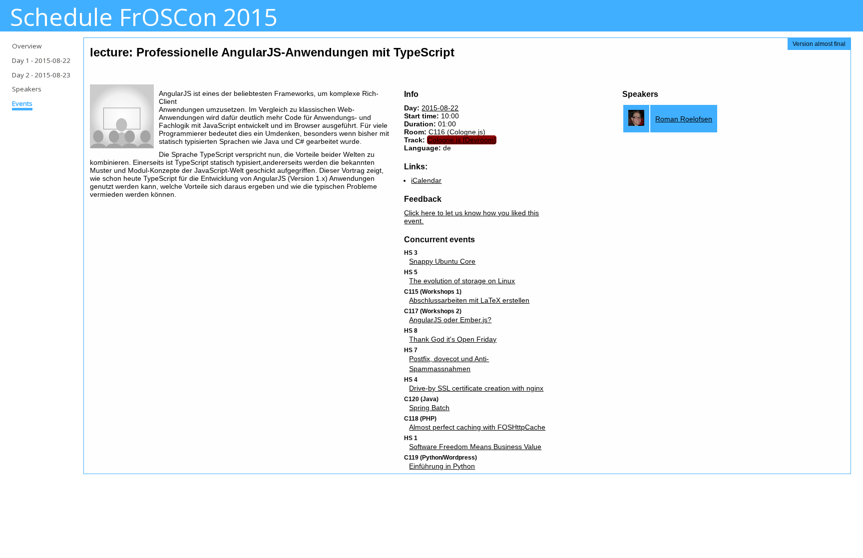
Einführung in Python (442, 466)
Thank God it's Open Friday (452, 339)
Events (22, 103)
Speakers (26, 88)
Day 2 (41, 74)
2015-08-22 (440, 108)
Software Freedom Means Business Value (475, 447)
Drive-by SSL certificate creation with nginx (476, 388)
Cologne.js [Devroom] (462, 140)
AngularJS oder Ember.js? (450, 320)
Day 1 (41, 60)
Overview (26, 45)
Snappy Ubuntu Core (442, 261)
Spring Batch (429, 408)
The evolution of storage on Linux (462, 281)
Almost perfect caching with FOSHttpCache (477, 427)
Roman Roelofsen (683, 119)
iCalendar (426, 180)
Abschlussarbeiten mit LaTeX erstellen (469, 300)
